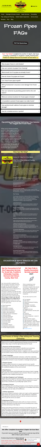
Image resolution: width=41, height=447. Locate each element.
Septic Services (25, 14)
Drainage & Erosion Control (13, 14)
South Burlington (4, 443)
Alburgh (2, 440)
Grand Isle (3, 442)
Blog (12, 19)
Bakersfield (6, 440)
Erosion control (28, 328)
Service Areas (34, 17)
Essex (18, 440)
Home (2, 14)
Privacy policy (13, 445)
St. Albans (14, 443)
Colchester (15, 440)
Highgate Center (8, 442)
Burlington (10, 440)
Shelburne (23, 442)
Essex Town (22, 440)
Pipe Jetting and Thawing (7, 17)
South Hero (10, 443)
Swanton (17, 443)
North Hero (19, 442)
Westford (21, 443)
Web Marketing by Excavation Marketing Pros (30, 445)
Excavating (34, 14)
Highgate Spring (14, 442)
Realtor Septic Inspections (22, 17)
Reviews (3, 19)
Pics (8, 19)
